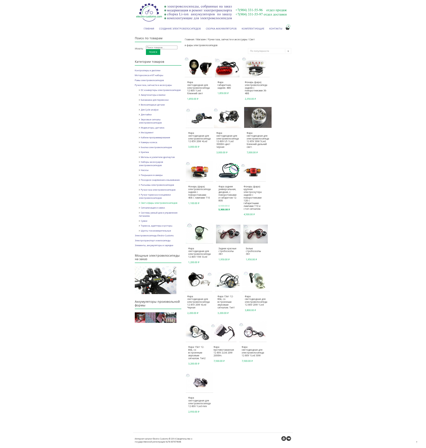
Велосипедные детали (153, 104)
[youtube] (283, 438)
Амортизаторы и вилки (153, 94)
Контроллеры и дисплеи (147, 70)
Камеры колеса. (149, 142)
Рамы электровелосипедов (149, 80)
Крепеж (145, 152)
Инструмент (147, 132)
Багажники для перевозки (155, 99)
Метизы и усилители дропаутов (158, 157)
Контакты (275, 28)
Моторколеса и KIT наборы (149, 75)
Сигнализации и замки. (153, 207)
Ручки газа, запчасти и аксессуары (227, 39)
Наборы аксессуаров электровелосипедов (151, 163)
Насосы (145, 170)
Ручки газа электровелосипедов (158, 189)
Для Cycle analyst (149, 109)
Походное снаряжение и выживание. (160, 179)
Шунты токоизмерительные (156, 230)
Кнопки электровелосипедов (156, 147)
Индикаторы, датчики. (153, 127)
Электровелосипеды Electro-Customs (154, 235)
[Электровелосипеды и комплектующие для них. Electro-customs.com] (212, 22)
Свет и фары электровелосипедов (159, 202)
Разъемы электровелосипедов (157, 184)
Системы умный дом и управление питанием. (158, 214)
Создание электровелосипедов (180, 28)
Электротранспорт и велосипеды (153, 240)
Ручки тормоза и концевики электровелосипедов (155, 196)
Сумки (144, 220)
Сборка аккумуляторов (221, 28)
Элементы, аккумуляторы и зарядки (154, 245)
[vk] (288, 438)
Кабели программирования (155, 137)
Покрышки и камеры (152, 175)
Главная (149, 28)
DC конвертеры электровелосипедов (161, 90)
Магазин (201, 39)
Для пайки (146, 114)
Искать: (139, 48)
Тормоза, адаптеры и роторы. (157, 225)
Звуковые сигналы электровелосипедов (150, 121)
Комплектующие (253, 28)
